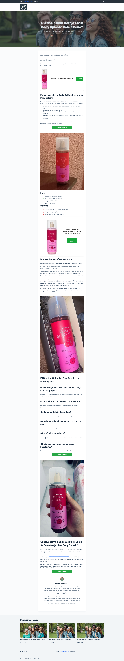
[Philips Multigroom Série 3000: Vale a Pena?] (62, 630)
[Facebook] (20, 651)
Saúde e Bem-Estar (28, 1)
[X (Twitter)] (22, 651)
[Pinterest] (26, 651)
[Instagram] (24, 651)
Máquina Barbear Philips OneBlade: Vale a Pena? (32, 639)
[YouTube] (28, 651)
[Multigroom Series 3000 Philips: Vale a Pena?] (90, 630)
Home (21, 1)
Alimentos (36, 1)
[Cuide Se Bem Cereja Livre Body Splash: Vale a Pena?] (62, 161)
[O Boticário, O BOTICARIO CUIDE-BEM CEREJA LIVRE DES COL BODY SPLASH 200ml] (44, 79)
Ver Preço (79, 79)
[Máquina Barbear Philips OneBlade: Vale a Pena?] (33, 630)
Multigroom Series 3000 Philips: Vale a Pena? (88, 639)
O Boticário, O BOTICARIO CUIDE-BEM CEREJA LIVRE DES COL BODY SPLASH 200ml (62, 79)
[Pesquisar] (103, 1)
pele (71, 111)
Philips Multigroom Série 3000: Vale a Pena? (60, 639)
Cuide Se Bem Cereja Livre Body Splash (57, 122)
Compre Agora (72, 240)
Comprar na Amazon (62, 127)
